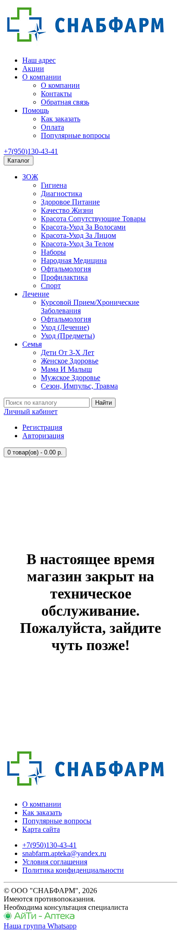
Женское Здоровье (69, 361)
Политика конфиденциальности (73, 870)
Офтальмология (66, 269)
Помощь (35, 110)
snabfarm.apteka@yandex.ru (64, 853)
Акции (33, 68)
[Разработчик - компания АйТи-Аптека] (39, 917)
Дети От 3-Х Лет (67, 352)
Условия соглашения (54, 862)
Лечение (35, 294)
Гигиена (54, 185)
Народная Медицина (74, 260)
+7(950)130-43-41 (31, 151)
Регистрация (42, 427)
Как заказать (60, 119)
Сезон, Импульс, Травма (79, 386)
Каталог (18, 160)
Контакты (56, 94)
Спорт (51, 285)
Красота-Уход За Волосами (83, 227)
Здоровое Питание (70, 202)
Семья (32, 344)
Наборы (53, 252)
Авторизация (43, 436)
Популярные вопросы (75, 135)
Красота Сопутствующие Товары (93, 219)
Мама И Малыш (66, 369)
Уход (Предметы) (68, 336)
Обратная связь (65, 102)
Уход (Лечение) (65, 327)
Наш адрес (39, 60)
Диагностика (61, 193)
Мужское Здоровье (70, 377)
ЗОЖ (30, 177)
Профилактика (64, 277)
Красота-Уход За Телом (77, 244)
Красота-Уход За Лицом (78, 235)
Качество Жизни (67, 210)
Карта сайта (41, 829)
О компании (41, 77)
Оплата (52, 127)
